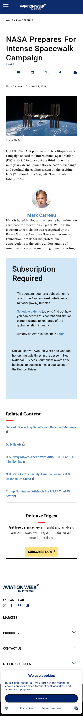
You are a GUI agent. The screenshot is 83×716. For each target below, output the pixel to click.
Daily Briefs (14, 444)
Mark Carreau (14, 86)
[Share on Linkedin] (32, 73)
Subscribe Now (40, 552)
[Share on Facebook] (61, 73)
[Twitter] (4, 606)
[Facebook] (12, 606)
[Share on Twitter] (47, 73)
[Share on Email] (18, 73)
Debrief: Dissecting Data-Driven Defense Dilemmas (41, 427)
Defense (27, 20)
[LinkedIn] (27, 606)
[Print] (75, 73)
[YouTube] (19, 606)
